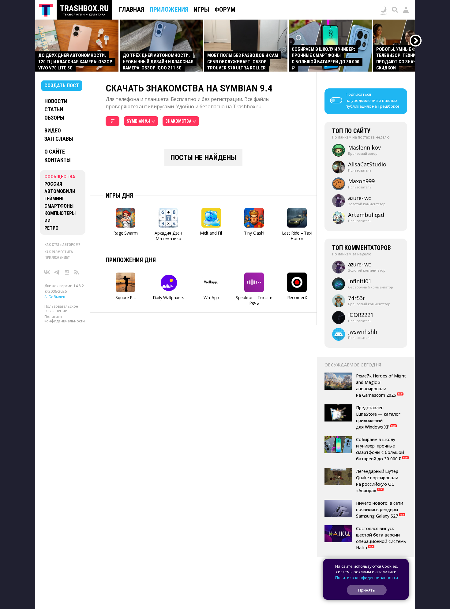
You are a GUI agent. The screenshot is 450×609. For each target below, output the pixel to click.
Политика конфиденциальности (64, 319)
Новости (55, 101)
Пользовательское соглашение (61, 308)
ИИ (47, 221)
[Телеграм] (57, 272)
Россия (53, 184)
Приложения (169, 9)
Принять (366, 590)
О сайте (54, 151)
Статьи (53, 109)
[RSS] (76, 272)
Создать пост (61, 85)
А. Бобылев (54, 296)
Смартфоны (58, 206)
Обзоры (54, 117)
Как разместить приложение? (58, 255)
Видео (52, 130)
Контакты (57, 160)
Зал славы (58, 139)
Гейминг (54, 199)
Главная (131, 9)
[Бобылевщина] (67, 272)
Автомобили (59, 191)
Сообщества (59, 177)
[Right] (416, 41)
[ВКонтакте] (47, 272)
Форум (225, 9)
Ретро (51, 228)
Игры (201, 9)
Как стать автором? (62, 245)
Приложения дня (131, 260)
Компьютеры (60, 213)
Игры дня (119, 195)
